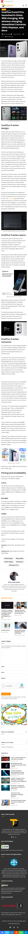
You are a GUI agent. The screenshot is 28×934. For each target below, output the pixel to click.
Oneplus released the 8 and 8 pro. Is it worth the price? (20, 611)
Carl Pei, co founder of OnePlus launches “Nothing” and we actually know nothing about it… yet (7, 613)
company (10, 198)
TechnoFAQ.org (13, 875)
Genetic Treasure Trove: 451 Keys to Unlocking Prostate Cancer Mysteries (18, 779)
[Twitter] (14, 837)
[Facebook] (12, 837)
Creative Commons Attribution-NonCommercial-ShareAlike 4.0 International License (12, 891)
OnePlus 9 (20, 562)
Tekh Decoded (10, 888)
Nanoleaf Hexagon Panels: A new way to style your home (18, 802)
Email (3, 672)
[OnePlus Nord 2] (7, 625)
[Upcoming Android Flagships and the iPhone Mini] (21, 625)
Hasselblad (20, 558)
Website (3, 678)
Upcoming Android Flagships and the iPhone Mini (20, 632)
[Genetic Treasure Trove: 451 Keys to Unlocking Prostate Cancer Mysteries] (5, 780)
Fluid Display (9, 558)
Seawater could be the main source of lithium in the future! (18, 787)
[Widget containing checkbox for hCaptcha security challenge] (13, 686)
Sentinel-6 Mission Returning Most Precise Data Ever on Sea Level (17, 772)
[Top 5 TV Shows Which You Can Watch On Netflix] (5, 759)
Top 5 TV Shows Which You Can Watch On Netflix (18, 758)
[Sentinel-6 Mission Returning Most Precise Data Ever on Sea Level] (5, 773)
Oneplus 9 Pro (14, 565)
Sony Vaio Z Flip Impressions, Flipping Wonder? (17, 794)
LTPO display (9, 562)
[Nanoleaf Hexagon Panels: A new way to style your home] (5, 803)
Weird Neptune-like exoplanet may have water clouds (18, 765)
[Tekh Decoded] (7, 5)
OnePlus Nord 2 (5, 630)
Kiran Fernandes (7, 34)
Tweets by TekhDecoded (7, 747)
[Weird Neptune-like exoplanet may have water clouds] (5, 766)
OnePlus (4, 9)
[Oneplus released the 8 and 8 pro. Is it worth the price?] (21, 605)
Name (3, 666)
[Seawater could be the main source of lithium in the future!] (5, 788)
